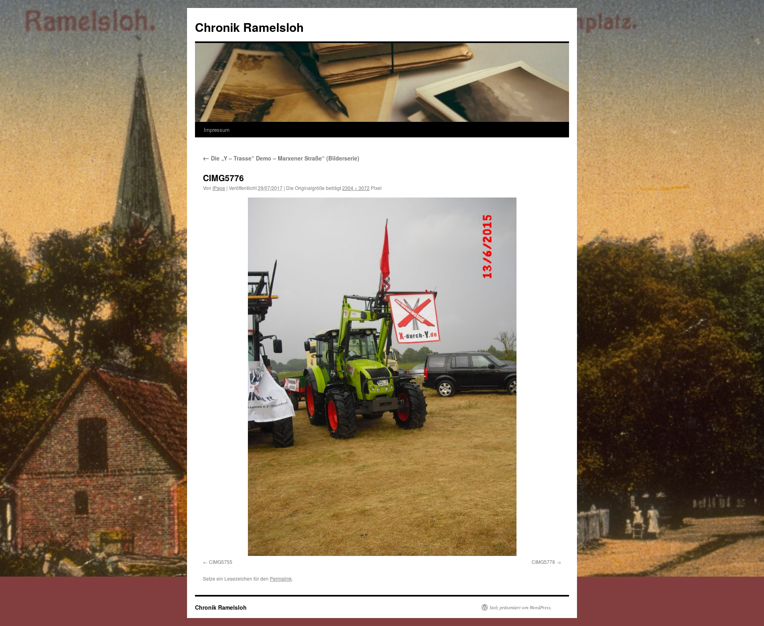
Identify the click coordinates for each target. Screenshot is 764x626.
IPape (218, 187)
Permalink (281, 578)
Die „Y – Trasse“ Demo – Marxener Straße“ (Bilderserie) (281, 158)
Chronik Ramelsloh (249, 26)
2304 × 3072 (356, 187)
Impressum (217, 129)
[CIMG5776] (382, 377)
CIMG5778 (543, 561)
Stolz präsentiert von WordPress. (520, 607)
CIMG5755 (220, 561)
